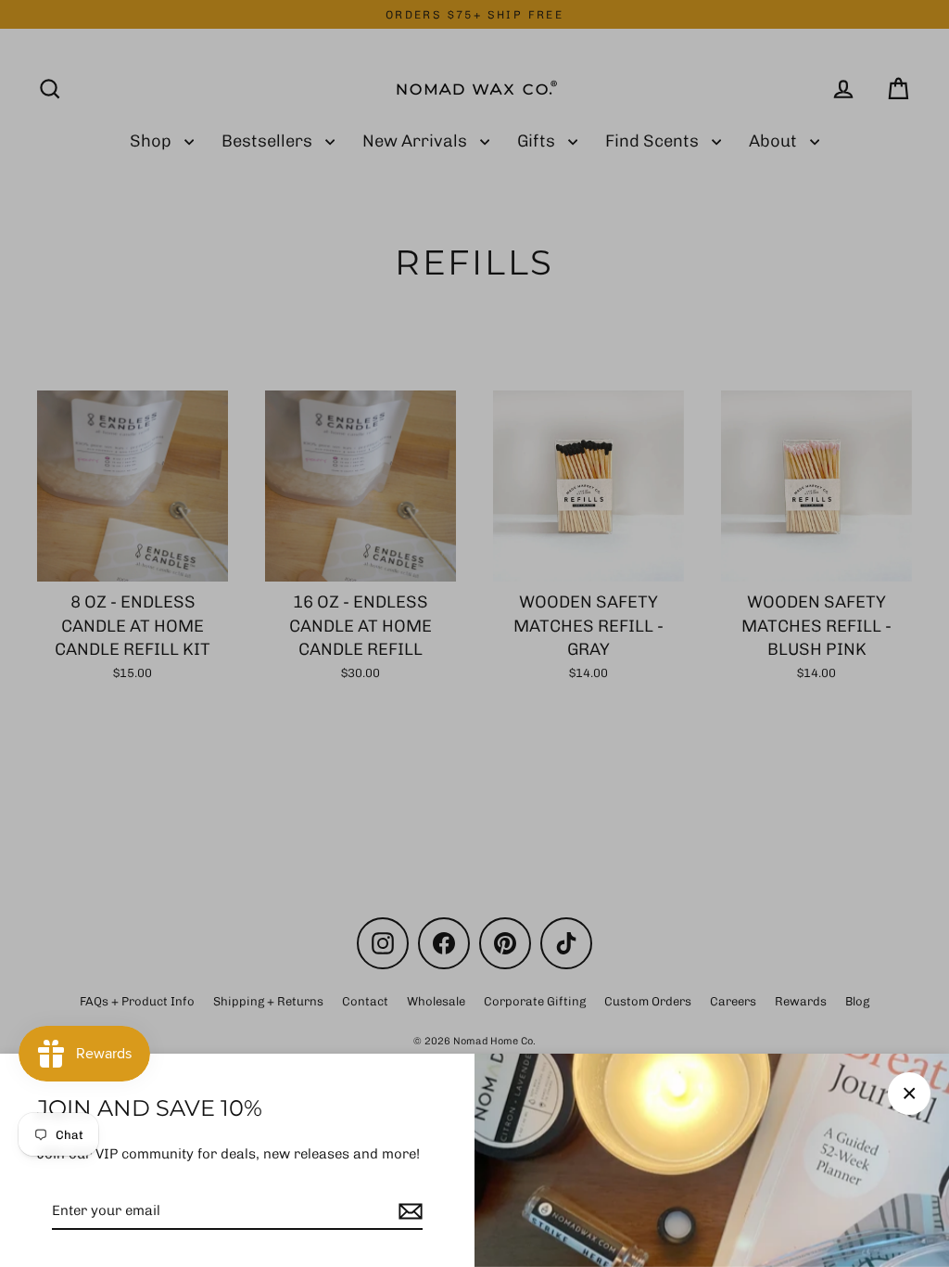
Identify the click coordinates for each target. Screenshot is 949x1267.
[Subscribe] (408, 1212)
